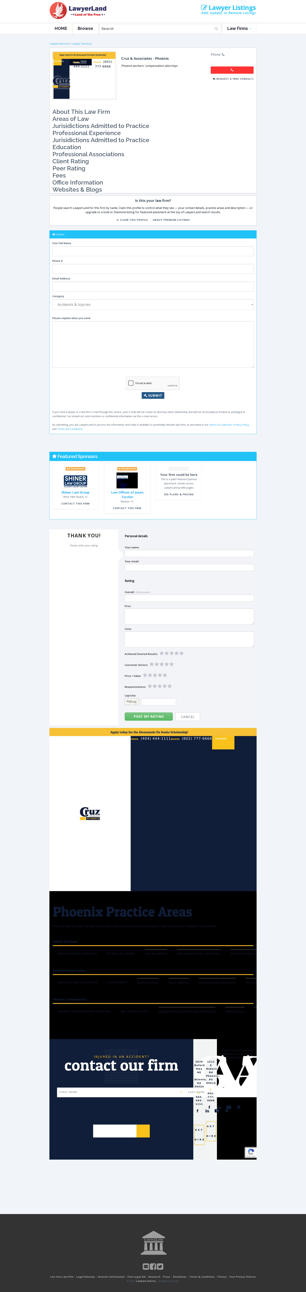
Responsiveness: (135, 687)
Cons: (128, 629)
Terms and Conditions (70, 429)
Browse (85, 28)
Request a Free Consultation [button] (235, 78)
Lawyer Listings (231, 7)
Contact (59, 234)
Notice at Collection (220, 424)
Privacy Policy (241, 424)
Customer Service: (136, 665)
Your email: (132, 561)
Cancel (188, 717)
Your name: (132, 547)
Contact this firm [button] (75, 503)
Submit (154, 395)
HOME (61, 28)
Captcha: (130, 695)
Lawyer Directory (82, 43)
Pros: (128, 606)
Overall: (130, 592)
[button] (232, 70)
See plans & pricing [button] (179, 494)
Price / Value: (133, 676)
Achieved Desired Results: (141, 654)
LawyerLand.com (59, 43)
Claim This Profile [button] (133, 219)
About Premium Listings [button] (171, 219)
